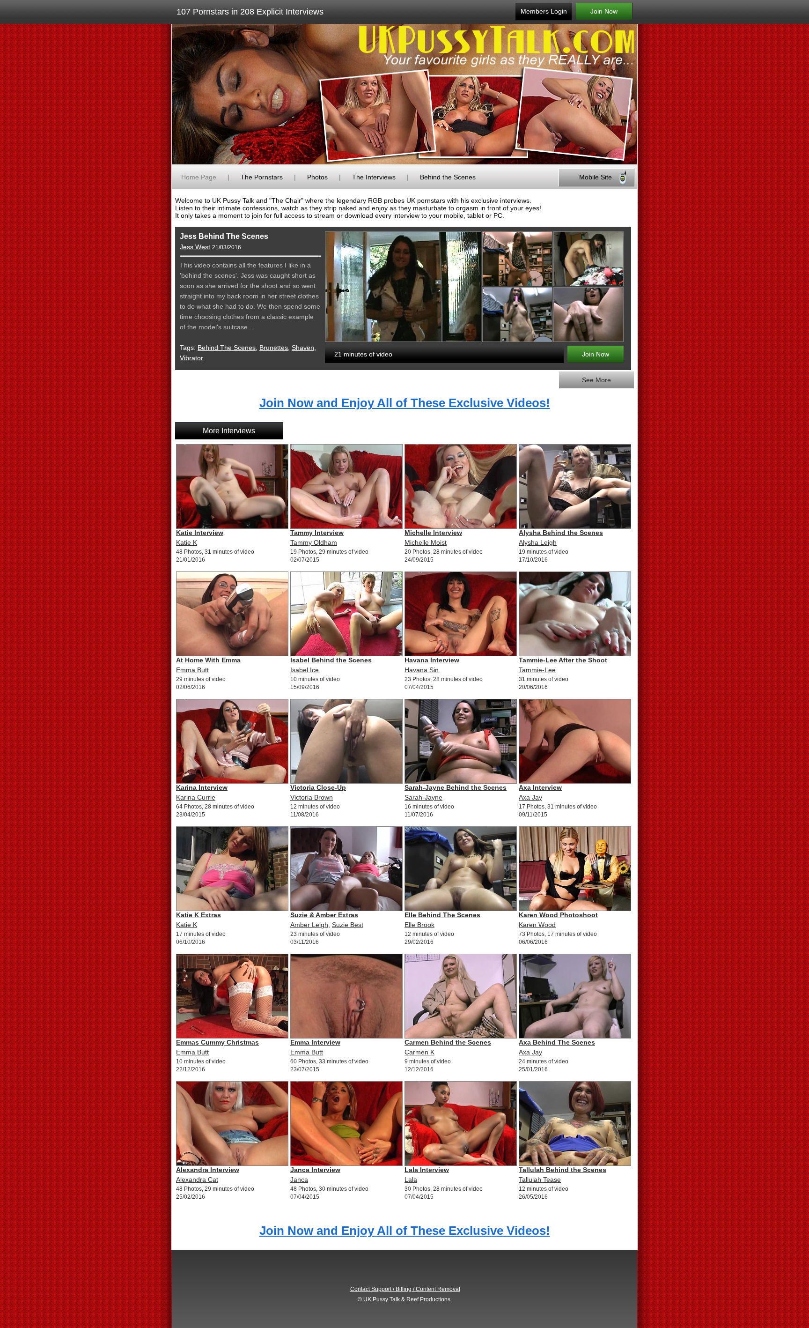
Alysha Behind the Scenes (561, 532)
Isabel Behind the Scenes (331, 660)
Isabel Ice (304, 670)
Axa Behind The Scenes (557, 1042)
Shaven (303, 347)
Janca (299, 1179)
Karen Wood (537, 924)
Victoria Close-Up (318, 787)
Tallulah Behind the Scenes (562, 1169)
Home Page (198, 177)
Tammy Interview (317, 532)
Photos (317, 177)
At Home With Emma (208, 660)
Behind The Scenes (227, 347)
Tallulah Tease (540, 1179)
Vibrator (191, 358)
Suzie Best (347, 924)
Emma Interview (315, 1042)
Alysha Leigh (538, 542)
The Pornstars (262, 177)
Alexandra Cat (197, 1179)
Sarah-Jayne (423, 797)
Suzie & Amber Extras (324, 915)
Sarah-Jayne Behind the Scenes (455, 787)
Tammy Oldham (313, 542)
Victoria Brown (311, 797)
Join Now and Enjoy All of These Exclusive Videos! (404, 403)
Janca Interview (315, 1169)
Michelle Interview (433, 532)
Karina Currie (195, 797)
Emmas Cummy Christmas (217, 1042)
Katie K (186, 542)
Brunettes (273, 347)
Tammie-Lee (537, 670)
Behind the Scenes (448, 177)
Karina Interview (202, 787)
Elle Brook (419, 924)
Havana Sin (421, 670)
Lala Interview (426, 1169)
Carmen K (419, 1052)
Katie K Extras (198, 915)
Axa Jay (530, 797)
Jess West (195, 247)
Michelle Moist (425, 542)
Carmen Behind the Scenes (447, 1042)
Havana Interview (431, 660)
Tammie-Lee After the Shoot (563, 660)
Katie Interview (199, 532)
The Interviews (374, 177)
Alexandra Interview (207, 1169)
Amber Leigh (309, 924)
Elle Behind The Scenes (442, 915)
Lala (410, 1179)
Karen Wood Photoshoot (558, 915)
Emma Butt (192, 670)
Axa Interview (540, 787)
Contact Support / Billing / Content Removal (405, 1289)
